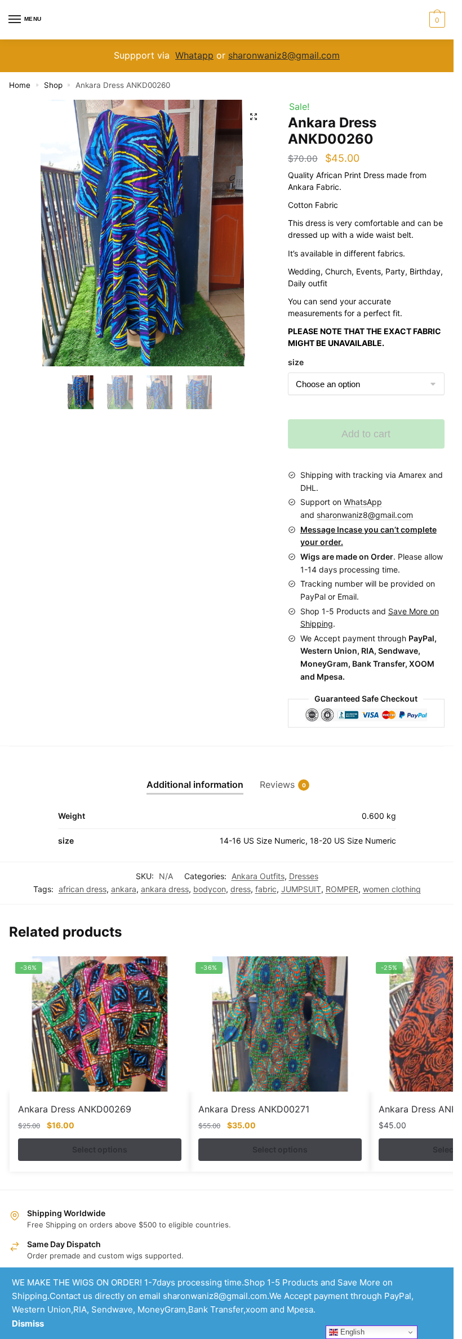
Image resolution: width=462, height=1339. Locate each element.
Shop (53, 85)
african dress (82, 889)
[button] (254, 117)
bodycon (209, 889)
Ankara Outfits (258, 876)
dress (240, 889)
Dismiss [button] (28, 1323)
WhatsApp (363, 502)
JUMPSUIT (301, 889)
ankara (123, 889)
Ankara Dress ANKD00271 (253, 1109)
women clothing (392, 889)
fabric (266, 889)
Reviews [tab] (277, 784)
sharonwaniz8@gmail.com (284, 55)
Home (19, 85)
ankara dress (165, 889)
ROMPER (342, 889)
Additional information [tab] (194, 784)
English (351, 1332)
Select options (99, 1149)
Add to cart (365, 434)
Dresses (303, 876)
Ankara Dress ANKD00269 (74, 1109)
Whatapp (194, 55)
